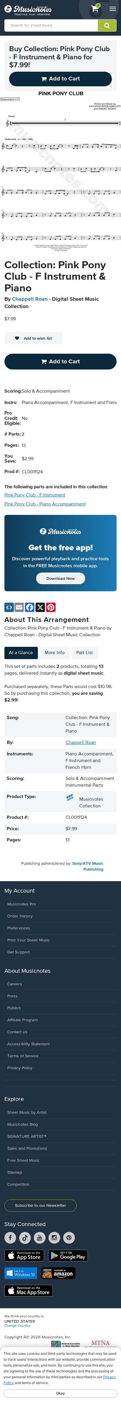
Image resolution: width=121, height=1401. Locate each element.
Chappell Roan (30, 299)
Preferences (18, 928)
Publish (14, 1008)
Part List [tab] (84, 653)
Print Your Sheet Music (28, 940)
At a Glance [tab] (21, 653)
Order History (20, 916)
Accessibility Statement (28, 1044)
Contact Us (17, 1032)
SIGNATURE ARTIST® (26, 1136)
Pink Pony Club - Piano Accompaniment (45, 504)
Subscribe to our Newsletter (40, 1206)
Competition (18, 1184)
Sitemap (14, 1172)
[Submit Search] (107, 25)
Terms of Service (23, 1056)
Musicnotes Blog (22, 1124)
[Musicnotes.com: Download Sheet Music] (27, 10)
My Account (19, 891)
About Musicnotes (27, 971)
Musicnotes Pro (21, 904)
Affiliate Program (22, 1020)
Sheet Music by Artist (26, 1113)
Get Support (18, 952)
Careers (14, 984)
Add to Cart (64, 362)
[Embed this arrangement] (9, 607)
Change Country (17, 1326)
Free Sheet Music (23, 1160)
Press (12, 996)
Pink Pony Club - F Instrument (34, 495)
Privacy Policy (19, 1068)
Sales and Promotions (27, 1148)
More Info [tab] (55, 653)
